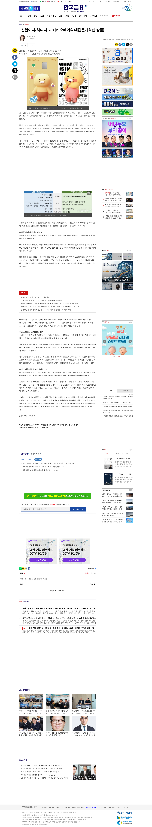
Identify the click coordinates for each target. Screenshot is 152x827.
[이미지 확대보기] (89, 193)
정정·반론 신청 (59, 807)
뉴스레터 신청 (78, 509)
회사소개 (44, 807)
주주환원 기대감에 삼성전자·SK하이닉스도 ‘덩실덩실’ (38, 775)
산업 (42, 16)
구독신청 (91, 1)
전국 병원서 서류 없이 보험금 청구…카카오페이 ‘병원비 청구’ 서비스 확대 (46, 310)
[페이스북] (34, 1)
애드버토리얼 (106, 490)
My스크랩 (116, 1)
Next (130, 341)
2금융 (74, 16)
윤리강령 (67, 807)
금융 (61, 16)
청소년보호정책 (101, 807)
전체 (29, 16)
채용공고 (81, 807)
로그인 (100, 1)
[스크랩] (33, 45)
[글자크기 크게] (29, 45)
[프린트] (22, 45)
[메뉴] (21, 16)
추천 (107, 453)
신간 (127, 453)
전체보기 (38, 459)
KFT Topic (104, 16)
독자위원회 (74, 807)
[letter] (67, 1)
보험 (67, 16)
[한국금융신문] (24, 1)
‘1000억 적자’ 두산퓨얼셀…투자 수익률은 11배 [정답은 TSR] (43, 467)
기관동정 (125, 390)
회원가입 (107, 1)
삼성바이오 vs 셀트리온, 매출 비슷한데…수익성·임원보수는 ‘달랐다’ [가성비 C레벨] (46, 778)
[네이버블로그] (42, 1)
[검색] (130, 16)
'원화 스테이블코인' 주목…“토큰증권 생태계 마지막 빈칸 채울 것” (42, 765)
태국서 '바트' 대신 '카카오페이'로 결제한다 (35, 297)
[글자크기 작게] (26, 45)
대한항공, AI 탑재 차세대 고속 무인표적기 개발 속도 (41, 470)
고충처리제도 (111, 807)
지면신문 (125, 1)
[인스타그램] (51, 1)
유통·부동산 (51, 16)
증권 (35, 16)
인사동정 (109, 390)
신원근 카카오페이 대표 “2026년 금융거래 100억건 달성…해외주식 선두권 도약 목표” (50, 303)
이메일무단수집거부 (122, 807)
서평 (117, 453)
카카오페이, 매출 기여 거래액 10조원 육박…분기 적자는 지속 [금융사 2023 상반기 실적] (50, 306)
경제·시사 (83, 16)
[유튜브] (59, 1)
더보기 (129, 118)
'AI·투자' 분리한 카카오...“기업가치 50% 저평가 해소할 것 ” (40, 771)
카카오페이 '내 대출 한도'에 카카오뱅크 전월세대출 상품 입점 (41, 300)
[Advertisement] (36, 167)
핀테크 (26, 24)
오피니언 (93, 16)
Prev (104, 341)
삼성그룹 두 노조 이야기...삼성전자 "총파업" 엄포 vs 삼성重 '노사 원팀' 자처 (49, 463)
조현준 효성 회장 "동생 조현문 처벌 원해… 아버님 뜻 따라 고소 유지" (43, 768)
